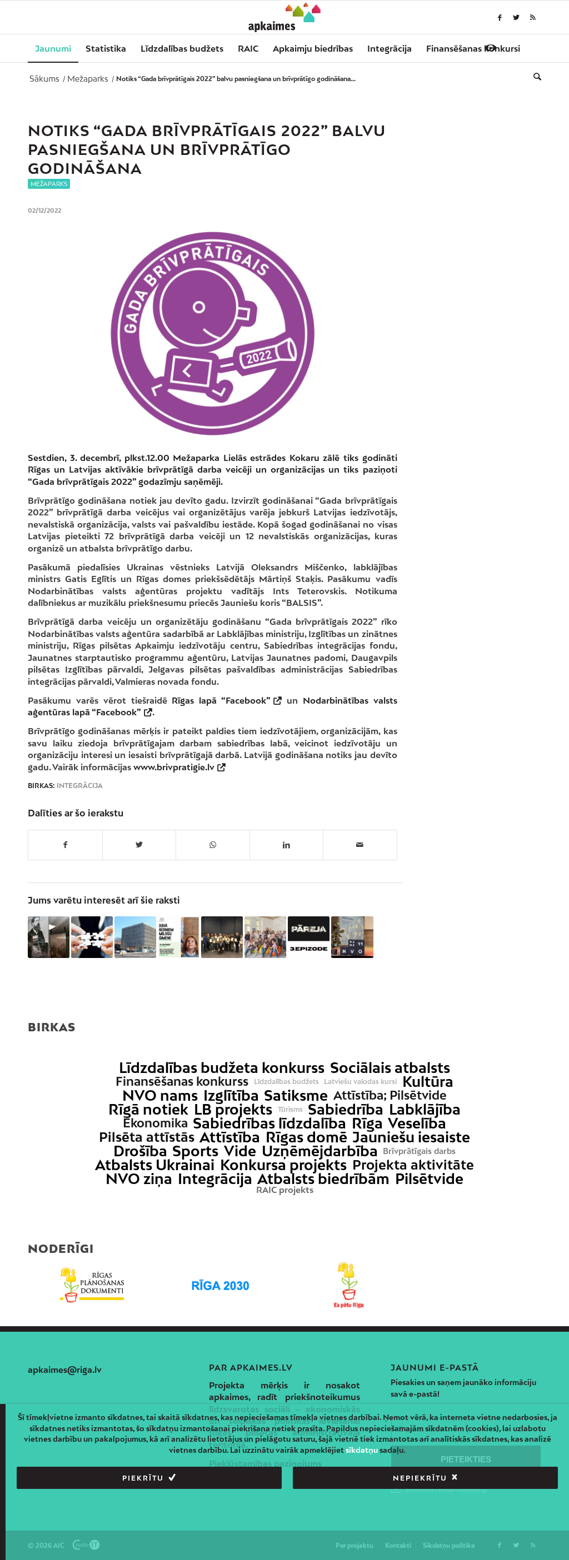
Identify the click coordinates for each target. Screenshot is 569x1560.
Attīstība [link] (229, 1137)
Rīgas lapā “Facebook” (221, 700)
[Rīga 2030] (220, 1285)
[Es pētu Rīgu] (348, 1285)
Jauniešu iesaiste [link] (411, 1137)
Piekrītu (143, 1478)
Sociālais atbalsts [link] (390, 1068)
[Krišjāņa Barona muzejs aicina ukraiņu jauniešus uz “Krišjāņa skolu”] (48, 937)
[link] (473, 48)
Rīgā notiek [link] (148, 1109)
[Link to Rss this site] (533, 17)
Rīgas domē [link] (306, 1137)
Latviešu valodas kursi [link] (360, 1082)
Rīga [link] (367, 1123)
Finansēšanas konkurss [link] (182, 1081)
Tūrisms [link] (290, 1109)
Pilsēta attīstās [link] (146, 1137)
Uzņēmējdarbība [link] (320, 1151)
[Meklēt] (533, 76)
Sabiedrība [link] (345, 1109)
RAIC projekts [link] (284, 1190)
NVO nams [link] (160, 1095)
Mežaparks (49, 183)
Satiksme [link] (296, 1095)
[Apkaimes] (284, 17)
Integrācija (80, 786)
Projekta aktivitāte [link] (413, 1164)
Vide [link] (240, 1151)
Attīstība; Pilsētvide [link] (390, 1095)
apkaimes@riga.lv (65, 1370)
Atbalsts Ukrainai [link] (154, 1165)
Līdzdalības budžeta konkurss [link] (222, 1068)
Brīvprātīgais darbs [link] (419, 1151)
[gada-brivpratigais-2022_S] (212, 333)
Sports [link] (195, 1151)
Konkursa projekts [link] (283, 1165)
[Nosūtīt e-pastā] (360, 844)
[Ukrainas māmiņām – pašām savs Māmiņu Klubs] (265, 937)
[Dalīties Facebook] (65, 844)
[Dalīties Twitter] (139, 844)
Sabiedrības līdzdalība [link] (269, 1123)
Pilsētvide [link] (429, 1179)
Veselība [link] (417, 1123)
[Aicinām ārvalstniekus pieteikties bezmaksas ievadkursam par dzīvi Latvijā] (222, 937)
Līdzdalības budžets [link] (286, 1082)
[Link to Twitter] (516, 17)
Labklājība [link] (425, 1109)
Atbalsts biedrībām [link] (323, 1179)
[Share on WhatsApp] (212, 844)
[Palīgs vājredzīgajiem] (490, 47)
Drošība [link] (140, 1151)
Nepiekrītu (420, 1478)
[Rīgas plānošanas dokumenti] (92, 1285)
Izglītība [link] (231, 1095)
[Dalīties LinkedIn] (286, 844)
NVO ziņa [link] (139, 1179)
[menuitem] (53, 48)
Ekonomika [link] (155, 1123)
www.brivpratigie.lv (173, 767)
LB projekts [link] (233, 1109)
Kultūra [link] (427, 1082)
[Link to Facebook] (499, 17)
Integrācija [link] (215, 1179)
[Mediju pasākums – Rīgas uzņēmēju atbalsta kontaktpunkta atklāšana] (135, 937)
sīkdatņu (362, 1450)
